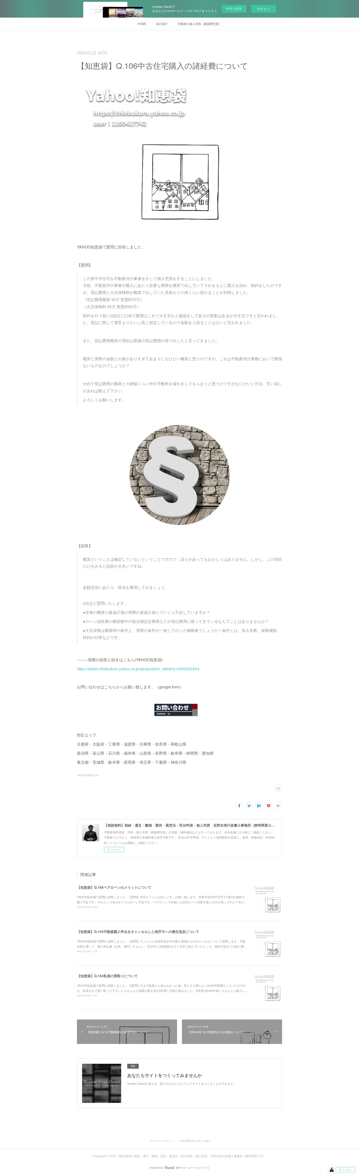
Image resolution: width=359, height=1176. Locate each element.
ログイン (263, 8)
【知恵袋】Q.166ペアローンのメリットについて (114, 887)
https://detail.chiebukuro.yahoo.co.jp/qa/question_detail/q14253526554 (138, 669)
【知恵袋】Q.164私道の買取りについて (107, 975)
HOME (141, 24)
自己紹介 (162, 24)
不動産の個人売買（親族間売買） (200, 24)
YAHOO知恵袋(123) (88, 775)
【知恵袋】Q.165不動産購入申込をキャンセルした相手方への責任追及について (138, 931)
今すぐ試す (234, 8)
